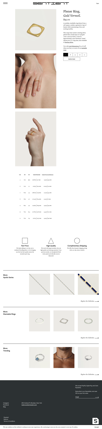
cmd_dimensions (74, 46)
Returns (6, 419)
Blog (4, 407)
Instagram (6, 403)
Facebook (6, 405)
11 (84, 55)
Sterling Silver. (69, 42)
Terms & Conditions (9, 421)
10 (79, 55)
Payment (6, 417)
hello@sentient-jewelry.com (29, 405)
